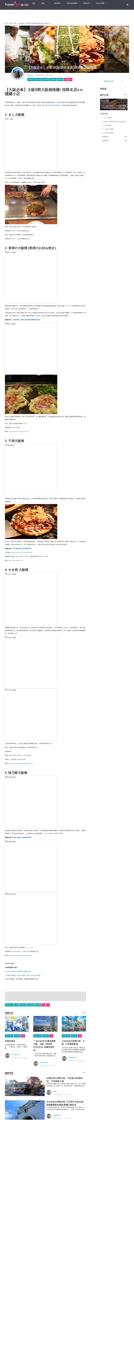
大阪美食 (53, 79)
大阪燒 (39, 79)
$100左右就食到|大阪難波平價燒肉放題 (18, 971)
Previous (103, 104)
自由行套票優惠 (72, 3)
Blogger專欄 (100, 3)
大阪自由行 (31, 79)
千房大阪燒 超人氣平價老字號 (22, 548)
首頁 (33, 3)
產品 (43, 3)
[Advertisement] (67, 16)
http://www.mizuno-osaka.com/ (19, 431)
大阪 (14, 23)
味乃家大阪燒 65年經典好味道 (21, 837)
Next (124, 104)
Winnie (30, 75)
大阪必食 (45, 79)
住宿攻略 (17, 1036)
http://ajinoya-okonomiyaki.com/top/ (20, 955)
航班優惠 (57, 3)
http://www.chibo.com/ (16, 560)
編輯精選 (60, 79)
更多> (84, 1012)
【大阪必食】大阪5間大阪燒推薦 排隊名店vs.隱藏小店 (33, 23)
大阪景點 (74, 1036)
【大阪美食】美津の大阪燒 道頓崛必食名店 (26, 319)
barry (55, 1091)
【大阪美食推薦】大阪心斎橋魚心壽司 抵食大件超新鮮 (23, 975)
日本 (10, 23)
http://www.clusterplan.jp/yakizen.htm (20, 763)
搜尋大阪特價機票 (55, 105)
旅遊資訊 (86, 3)
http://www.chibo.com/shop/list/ (22, 552)
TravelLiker (16, 1054)
